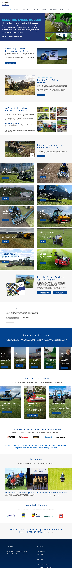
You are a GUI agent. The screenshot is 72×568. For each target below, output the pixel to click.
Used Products (40, 554)
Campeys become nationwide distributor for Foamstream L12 (18, 556)
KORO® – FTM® (40, 562)
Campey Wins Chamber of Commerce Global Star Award (40, 493)
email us (50, 532)
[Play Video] (52, 56)
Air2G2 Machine (40, 559)
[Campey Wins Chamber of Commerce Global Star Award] (41, 479)
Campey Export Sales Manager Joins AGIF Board (19, 492)
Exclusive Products (40, 549)
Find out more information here (12, 36)
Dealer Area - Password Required (43, 564)
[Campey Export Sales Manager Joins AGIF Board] (20, 479)
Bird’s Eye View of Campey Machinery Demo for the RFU (17, 553)
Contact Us (39, 556)
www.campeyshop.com (23, 129)
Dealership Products (41, 551)
